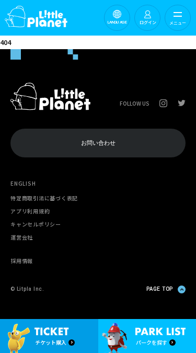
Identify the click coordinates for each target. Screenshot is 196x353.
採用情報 (21, 261)
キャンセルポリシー (35, 224)
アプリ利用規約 (30, 211)
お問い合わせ (98, 143)
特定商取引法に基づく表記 (44, 198)
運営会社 (21, 237)
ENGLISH (23, 183)
